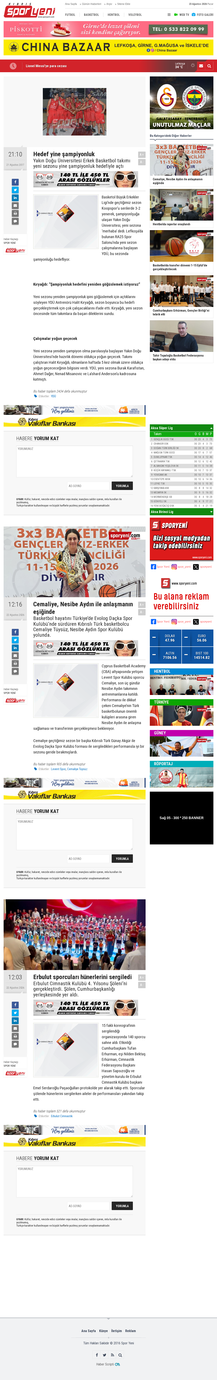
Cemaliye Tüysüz (77, 769)
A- (142, 162)
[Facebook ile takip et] (97, 1355)
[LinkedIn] (15, 197)
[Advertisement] (70, 1255)
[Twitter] (15, 190)
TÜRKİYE (161, 702)
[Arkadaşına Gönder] (15, 205)
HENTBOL (162, 671)
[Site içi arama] (209, 66)
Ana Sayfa (71, 4)
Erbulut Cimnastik (62, 1116)
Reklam (130, 1331)
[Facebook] (15, 182)
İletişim (116, 1331)
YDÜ (53, 396)
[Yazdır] (15, 213)
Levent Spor (58, 769)
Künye (103, 1331)
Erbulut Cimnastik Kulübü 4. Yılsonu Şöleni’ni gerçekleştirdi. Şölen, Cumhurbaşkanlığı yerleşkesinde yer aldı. (80, 989)
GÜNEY (160, 732)
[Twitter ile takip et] (104, 1355)
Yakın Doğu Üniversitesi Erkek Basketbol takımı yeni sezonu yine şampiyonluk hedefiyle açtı (81, 163)
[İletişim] (201, 66)
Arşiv (109, 4)
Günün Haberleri (91, 4)
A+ (142, 155)
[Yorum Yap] (15, 221)
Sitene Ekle (123, 4)
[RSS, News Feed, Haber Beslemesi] (112, 1355)
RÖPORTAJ (163, 763)
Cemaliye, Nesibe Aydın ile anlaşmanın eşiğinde (60, 66)
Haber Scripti (105, 1364)
